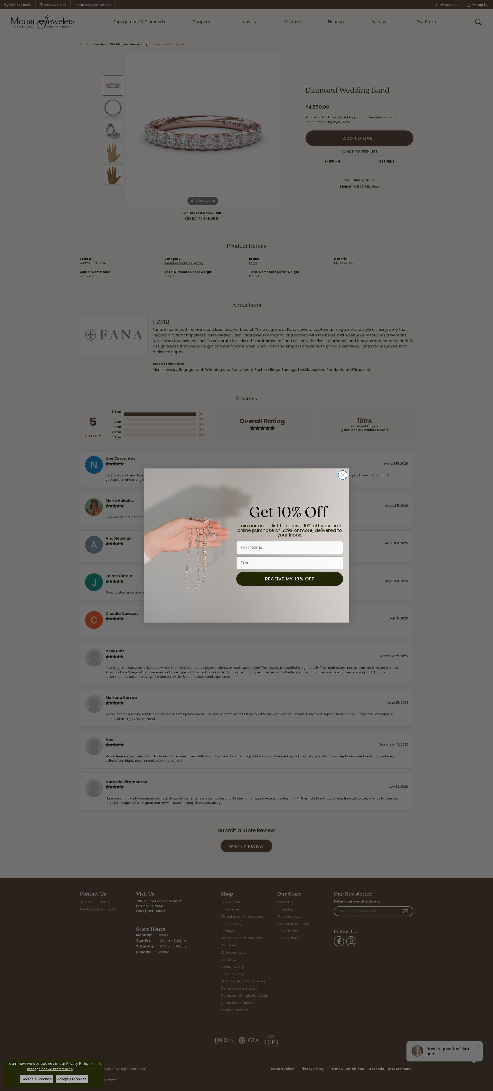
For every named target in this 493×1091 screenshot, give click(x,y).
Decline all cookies (37, 1079)
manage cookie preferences (50, 1069)
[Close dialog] (342, 475)
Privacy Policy (77, 1063)
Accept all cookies (71, 1079)
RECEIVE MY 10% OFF (289, 579)
